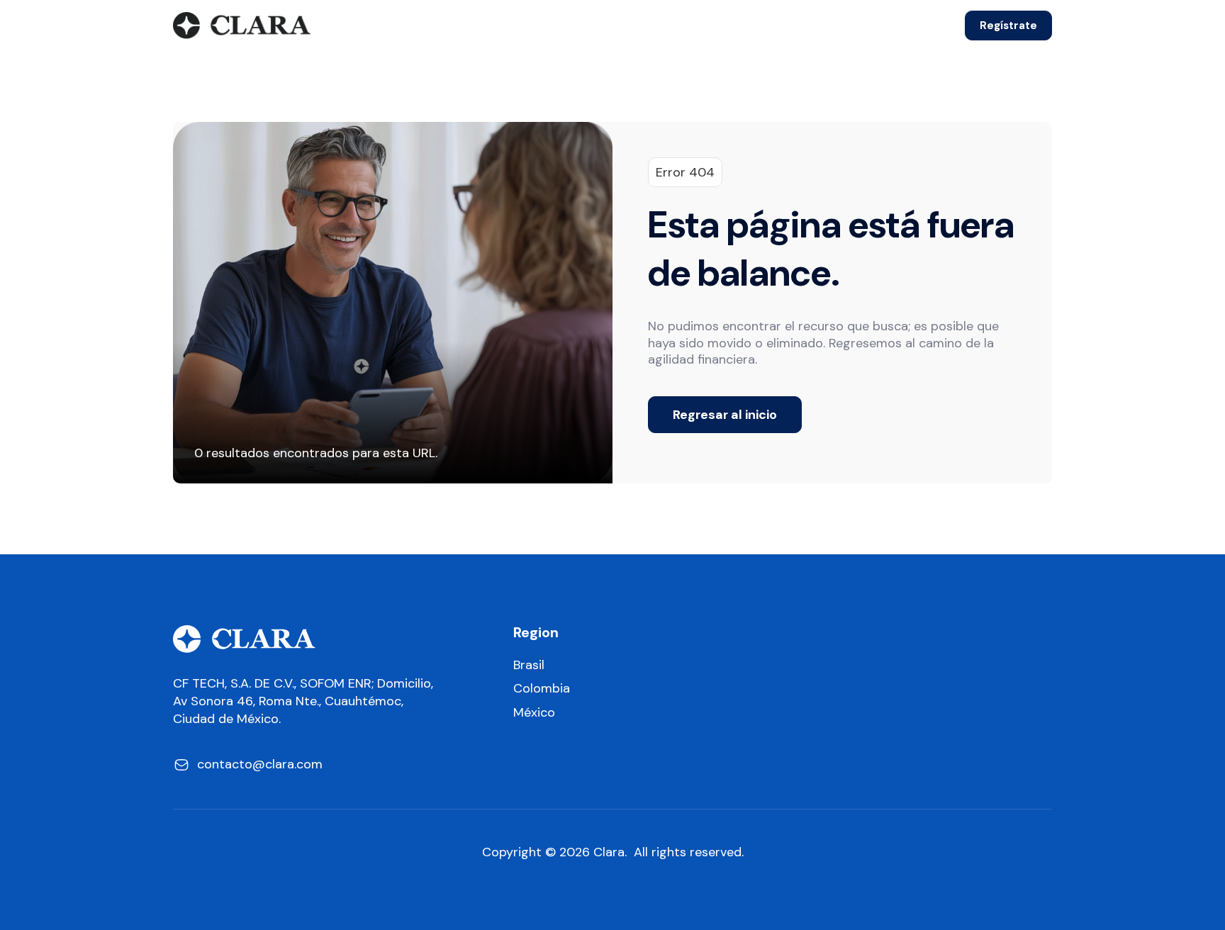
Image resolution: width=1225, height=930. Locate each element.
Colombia (541, 688)
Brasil (528, 665)
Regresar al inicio (725, 414)
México (534, 713)
